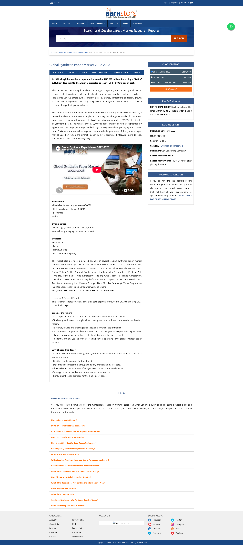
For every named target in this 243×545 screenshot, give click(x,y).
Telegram (156, 533)
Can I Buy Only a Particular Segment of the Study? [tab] (73, 448)
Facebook (156, 520)
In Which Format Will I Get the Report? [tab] (68, 426)
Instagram (179, 524)
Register (174, 2)
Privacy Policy (78, 520)
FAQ (74, 524)
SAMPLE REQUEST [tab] (121, 72)
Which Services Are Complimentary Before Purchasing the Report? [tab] (80, 460)
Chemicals (62, 52)
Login (165, 2)
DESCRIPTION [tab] (58, 72)
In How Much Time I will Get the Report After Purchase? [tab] (75, 431)
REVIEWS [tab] (137, 72)
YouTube (179, 533)
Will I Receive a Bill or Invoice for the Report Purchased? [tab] (75, 465)
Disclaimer (76, 532)
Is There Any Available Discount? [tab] (65, 454)
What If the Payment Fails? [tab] (63, 494)
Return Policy (78, 528)
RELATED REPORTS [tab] (100, 72)
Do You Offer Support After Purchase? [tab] (68, 505)
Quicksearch (77, 536)
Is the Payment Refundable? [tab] (63, 488)
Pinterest (156, 524)
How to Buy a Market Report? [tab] (64, 420)
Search (179, 38)
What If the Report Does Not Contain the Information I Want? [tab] (78, 483)
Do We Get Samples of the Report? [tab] (66, 398)
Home (54, 23)
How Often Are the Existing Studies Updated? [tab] (71, 477)
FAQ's (125, 23)
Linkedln (156, 528)
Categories (80, 23)
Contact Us (138, 23)
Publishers (53, 532)
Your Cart (185, 2)
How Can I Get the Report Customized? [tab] (68, 437)
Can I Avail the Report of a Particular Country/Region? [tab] (74, 500)
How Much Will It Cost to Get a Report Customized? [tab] (73, 443)
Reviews (52, 536)
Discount (114, 23)
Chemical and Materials (78, 52)
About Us (66, 23)
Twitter (178, 520)
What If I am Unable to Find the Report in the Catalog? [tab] (75, 471)
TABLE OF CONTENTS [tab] (78, 72)
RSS (177, 528)
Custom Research (97, 23)
